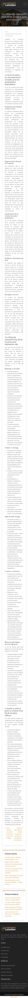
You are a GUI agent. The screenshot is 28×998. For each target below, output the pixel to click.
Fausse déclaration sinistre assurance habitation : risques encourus (13, 882)
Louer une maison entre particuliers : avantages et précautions (12, 914)
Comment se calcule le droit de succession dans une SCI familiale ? (13, 871)
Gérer (7, 31)
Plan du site (14, 997)
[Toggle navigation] (25, 4)
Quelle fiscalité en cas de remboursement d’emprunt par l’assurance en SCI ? (13, 864)
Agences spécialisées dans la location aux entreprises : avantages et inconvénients (18, 834)
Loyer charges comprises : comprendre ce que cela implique (9, 833)
